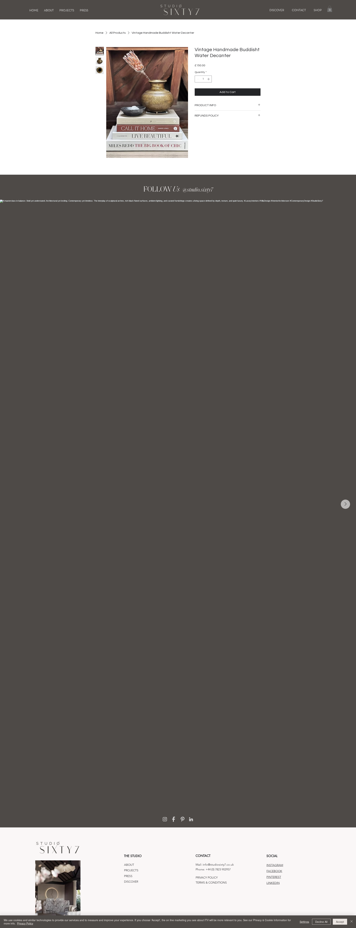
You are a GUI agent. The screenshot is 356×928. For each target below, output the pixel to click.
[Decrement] (197, 79)
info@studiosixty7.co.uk (218, 864)
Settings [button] (304, 922)
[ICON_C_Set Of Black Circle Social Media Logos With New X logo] (174, 819)
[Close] (351, 921)
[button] (67, 10)
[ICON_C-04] (182, 819)
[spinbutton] (203, 79)
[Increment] (209, 79)
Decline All (321, 922)
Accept (340, 922)
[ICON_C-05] (191, 819)
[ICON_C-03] (165, 819)
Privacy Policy (25, 923)
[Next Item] (345, 504)
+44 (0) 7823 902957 (218, 869)
